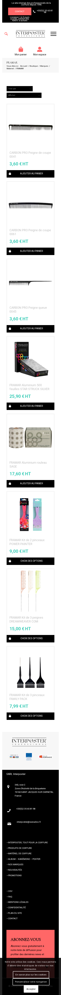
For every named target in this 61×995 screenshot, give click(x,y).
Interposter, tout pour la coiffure (28, 842)
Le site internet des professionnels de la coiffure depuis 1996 (31, 4)
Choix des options (32, 561)
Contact (19, 11)
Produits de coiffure (20, 848)
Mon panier (21, 54)
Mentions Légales (18, 902)
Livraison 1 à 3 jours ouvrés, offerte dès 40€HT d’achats (19, 19)
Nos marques (15, 864)
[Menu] (51, 34)
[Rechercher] (6, 34)
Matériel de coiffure (20, 853)
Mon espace (39, 54)
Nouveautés (15, 870)
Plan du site (15, 913)
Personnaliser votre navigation (31, 982)
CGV (10, 891)
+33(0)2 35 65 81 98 (45, 11)
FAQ (10, 896)
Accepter (31, 989)
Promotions (15, 875)
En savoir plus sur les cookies (30, 975)
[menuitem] (6, 34)
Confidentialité (17, 907)
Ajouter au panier (31, 173)
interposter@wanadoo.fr (29, 822)
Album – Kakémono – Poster (24, 859)
